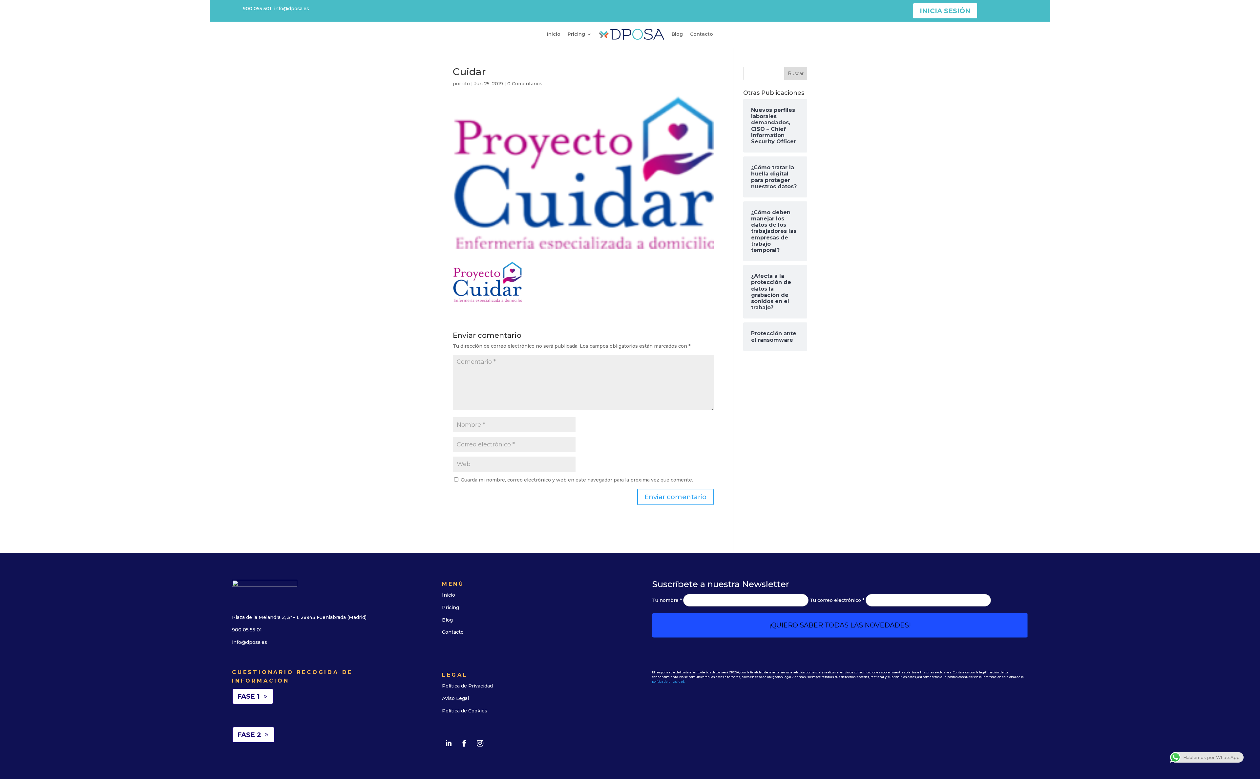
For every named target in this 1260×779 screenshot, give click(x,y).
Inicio (553, 34)
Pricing (576, 34)
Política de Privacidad (467, 686)
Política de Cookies (464, 711)
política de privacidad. (668, 681)
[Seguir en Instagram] (480, 743)
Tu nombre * (667, 600)
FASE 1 (248, 696)
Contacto (701, 34)
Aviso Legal (455, 698)
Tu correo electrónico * (838, 600)
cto (466, 84)
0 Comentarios (524, 84)
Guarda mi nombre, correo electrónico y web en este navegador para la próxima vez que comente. (577, 480)
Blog (677, 34)
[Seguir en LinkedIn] (448, 743)
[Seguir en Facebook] (464, 743)
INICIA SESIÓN (945, 11)
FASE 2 (249, 735)
